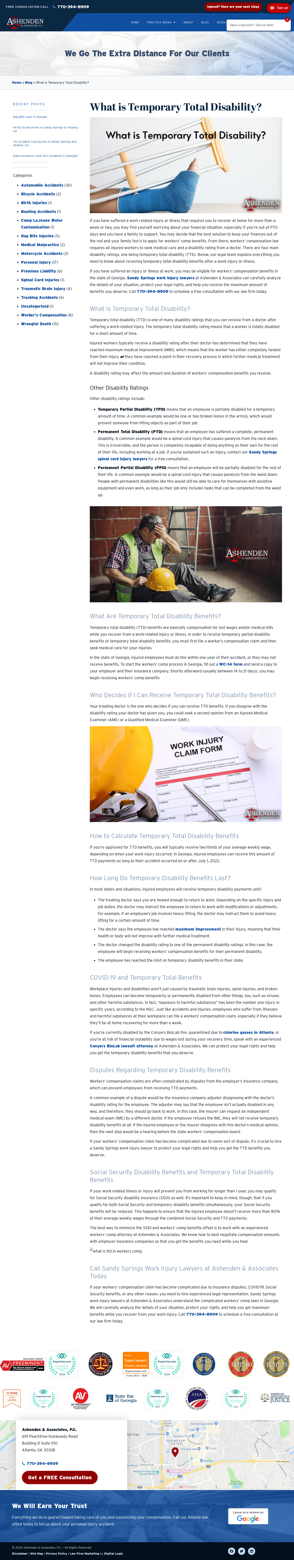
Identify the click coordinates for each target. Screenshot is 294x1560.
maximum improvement (198, 929)
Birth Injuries (34, 202)
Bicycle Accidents (38, 194)
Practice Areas (159, 22)
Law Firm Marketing (84, 1553)
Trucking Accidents (39, 297)
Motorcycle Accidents (41, 253)
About (188, 22)
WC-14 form (231, 664)
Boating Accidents (38, 211)
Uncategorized (35, 306)
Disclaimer (20, 1553)
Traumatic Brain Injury (43, 288)
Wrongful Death (36, 323)
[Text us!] (278, 8)
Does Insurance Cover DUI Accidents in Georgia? (45, 156)
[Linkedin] (251, 1551)
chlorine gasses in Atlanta (248, 1032)
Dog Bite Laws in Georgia (30, 117)
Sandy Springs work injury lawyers (160, 277)
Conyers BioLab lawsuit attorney (121, 1046)
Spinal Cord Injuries (40, 279)
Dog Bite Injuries (37, 236)
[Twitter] (241, 1551)
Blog (205, 22)
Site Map (36, 1553)
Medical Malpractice (40, 244)
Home (135, 22)
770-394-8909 (152, 291)
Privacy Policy (56, 1553)
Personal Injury (36, 262)
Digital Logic (113, 1553)
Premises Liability (38, 271)
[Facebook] (231, 1551)
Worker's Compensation (44, 315)
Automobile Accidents (42, 185)
